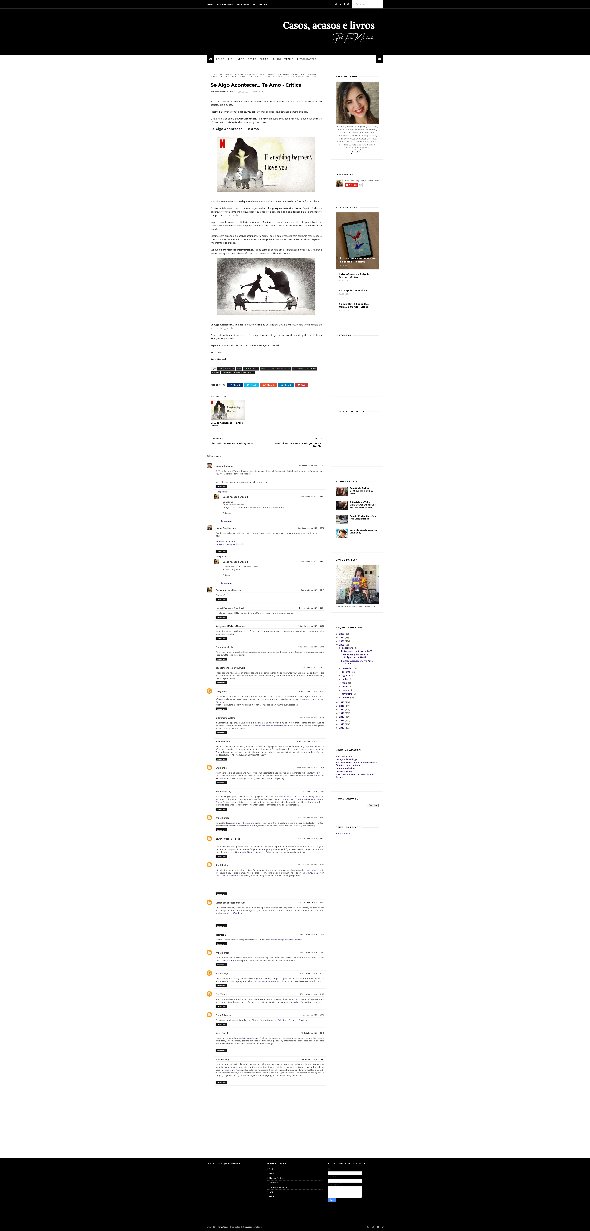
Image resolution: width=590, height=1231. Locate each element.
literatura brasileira (278, 1187)
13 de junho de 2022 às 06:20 (312, 668)
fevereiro (347, 693)
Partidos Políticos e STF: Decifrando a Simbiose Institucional (356, 763)
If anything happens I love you (291, 74)
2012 (342, 727)
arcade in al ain (293, 1002)
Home (210, 4)
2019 (342, 702)
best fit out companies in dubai (242, 825)
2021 (342, 641)
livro (271, 1191)
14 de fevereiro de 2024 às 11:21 (311, 865)
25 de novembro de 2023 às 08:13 (310, 741)
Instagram (230, 544)
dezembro (348, 647)
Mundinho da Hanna (225, 541)
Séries (252, 59)
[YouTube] (336, 4)
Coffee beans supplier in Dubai (231, 903)
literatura (273, 1182)
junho (345, 679)
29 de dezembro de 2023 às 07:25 (310, 768)
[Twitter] (341, 4)
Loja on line (224, 59)
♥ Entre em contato (345, 833)
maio (345, 682)
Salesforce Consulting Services (292, 1020)
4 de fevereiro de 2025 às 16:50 (311, 903)
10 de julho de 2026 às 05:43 (312, 1033)
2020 (342, 644)
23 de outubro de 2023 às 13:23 (311, 691)
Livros (240, 59)
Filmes (264, 59)
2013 (342, 724)
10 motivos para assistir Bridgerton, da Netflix (354, 656)
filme (271, 1173)
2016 (342, 713)
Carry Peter (221, 691)
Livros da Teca (306, 59)
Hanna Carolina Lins (226, 528)
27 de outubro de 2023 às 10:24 (311, 718)
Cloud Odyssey (223, 1015)
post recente (248, 77)
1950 (220, 74)
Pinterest (220, 544)
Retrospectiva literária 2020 (356, 651)
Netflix (223, 77)
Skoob (240, 544)
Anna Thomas (222, 818)
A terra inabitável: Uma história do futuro (355, 775)
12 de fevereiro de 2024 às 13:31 (311, 839)
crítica (243, 74)
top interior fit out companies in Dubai (253, 852)
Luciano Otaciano (224, 466)
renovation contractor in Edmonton (274, 981)
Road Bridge (222, 865)
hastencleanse (223, 741)
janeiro (346, 697)
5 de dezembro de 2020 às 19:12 (311, 528)
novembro (348, 668)
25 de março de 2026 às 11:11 (312, 973)
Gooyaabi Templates (252, 1227)
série (271, 1196)
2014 (342, 720)
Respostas (222, 491)
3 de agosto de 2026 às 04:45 (312, 1059)
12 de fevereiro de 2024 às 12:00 (311, 818)
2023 (342, 633)
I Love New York (246, 4)
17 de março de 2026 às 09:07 (312, 953)
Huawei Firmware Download (230, 608)
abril (344, 686)
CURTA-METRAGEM (256, 74)
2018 (342, 705)
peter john (221, 935)
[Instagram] (348, 4)
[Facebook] (344, 4)
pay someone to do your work (230, 668)
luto (215, 77)
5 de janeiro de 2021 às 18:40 (312, 497)
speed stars (252, 1038)
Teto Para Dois (344, 756)
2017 (342, 709)
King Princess (314, 74)
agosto (346, 675)
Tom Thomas (222, 994)
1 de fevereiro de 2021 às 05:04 (311, 608)
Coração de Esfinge (346, 759)
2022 (342, 637)
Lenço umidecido (345, 768)
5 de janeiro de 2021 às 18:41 (312, 562)
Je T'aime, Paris (225, 4)
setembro (347, 671)
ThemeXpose (222, 1227)
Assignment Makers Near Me (230, 626)
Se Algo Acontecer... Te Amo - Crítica (227, 424)
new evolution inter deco (228, 839)
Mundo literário (282, 59)
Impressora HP (344, 771)
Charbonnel (221, 768)
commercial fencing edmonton (269, 725)
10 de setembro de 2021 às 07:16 (310, 647)
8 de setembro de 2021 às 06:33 (311, 626)
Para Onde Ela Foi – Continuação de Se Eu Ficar (361, 491)
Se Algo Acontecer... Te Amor (270, 77)
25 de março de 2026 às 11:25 (312, 994)
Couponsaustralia (225, 647)
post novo (234, 77)
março (346, 690)
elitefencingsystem (225, 718)
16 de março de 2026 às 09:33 (312, 935)
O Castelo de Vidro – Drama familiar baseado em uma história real (363, 505)
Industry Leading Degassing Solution (284, 939)
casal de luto (231, 74)
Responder (221, 486)
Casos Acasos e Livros (234, 497)
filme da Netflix (276, 1178)
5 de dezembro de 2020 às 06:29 (311, 466)
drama (270, 74)
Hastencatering (223, 791)
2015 (342, 716)
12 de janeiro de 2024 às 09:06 (312, 791)
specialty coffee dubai (232, 913)
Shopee (263, 4)
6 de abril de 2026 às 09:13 (313, 1015)
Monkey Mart (228, 1069)
